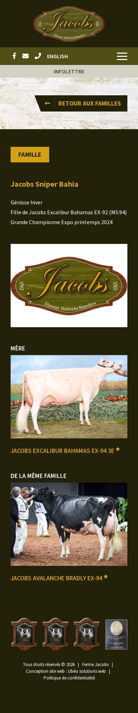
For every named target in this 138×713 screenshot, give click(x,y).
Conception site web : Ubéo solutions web (66, 671)
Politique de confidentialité (69, 678)
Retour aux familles (89, 103)
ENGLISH (57, 56)
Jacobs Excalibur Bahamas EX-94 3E (63, 451)
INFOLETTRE (69, 71)
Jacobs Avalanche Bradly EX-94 (57, 578)
